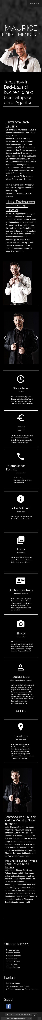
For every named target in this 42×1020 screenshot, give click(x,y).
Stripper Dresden (13, 953)
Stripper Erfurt (11, 964)
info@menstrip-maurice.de (18, 986)
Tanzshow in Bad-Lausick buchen (26, 1014)
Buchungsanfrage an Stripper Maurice (22, 989)
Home (11, 1014)
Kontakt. (27, 179)
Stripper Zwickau (13, 967)
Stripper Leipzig (12, 950)
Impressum (31, 1018)
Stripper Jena (11, 959)
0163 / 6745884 (19, 482)
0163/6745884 (14, 983)
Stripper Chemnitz (13, 956)
